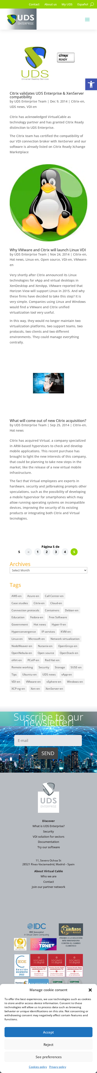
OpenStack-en (69, 653)
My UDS (67, 4)
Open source (50, 259)
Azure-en (33, 596)
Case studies (20, 603)
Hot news (17, 259)
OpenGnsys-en (67, 646)
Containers (52, 610)
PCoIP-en (33, 660)
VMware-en (33, 682)
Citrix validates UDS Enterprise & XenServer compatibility (47, 95)
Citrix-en (77, 101)
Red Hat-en (52, 660)
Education (18, 617)
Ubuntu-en (29, 674)
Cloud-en (56, 603)
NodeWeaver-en (22, 646)
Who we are (48, 876)
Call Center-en (54, 596)
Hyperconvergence (24, 632)
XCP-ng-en (18, 689)
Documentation (48, 842)
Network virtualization (65, 639)
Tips (14, 674)
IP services (48, 632)
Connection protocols (25, 610)
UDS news (17, 107)
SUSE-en (76, 667)
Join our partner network (48, 887)
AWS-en (17, 596)
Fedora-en (36, 617)
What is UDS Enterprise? (48, 826)
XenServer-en (54, 689)
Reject (48, 1044)
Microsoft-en (36, 639)
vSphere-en (53, 682)
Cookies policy (38, 1067)
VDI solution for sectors (48, 837)
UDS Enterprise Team (30, 101)
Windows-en (75, 682)
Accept (48, 1032)
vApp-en (66, 674)
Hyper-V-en (59, 624)
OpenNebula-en (22, 653)
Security (44, 667)
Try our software (48, 847)
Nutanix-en (45, 646)
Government (20, 624)
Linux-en (32, 259)
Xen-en (35, 689)
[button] (91, 84)
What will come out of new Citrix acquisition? (48, 420)
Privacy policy (57, 1067)
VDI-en (32, 107)
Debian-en (72, 610)
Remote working (22, 667)
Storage (60, 667)
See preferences (49, 1057)
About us (50, 4)
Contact (34, 4)
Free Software (58, 617)
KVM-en (66, 632)
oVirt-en (17, 660)
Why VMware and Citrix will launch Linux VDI (48, 249)
